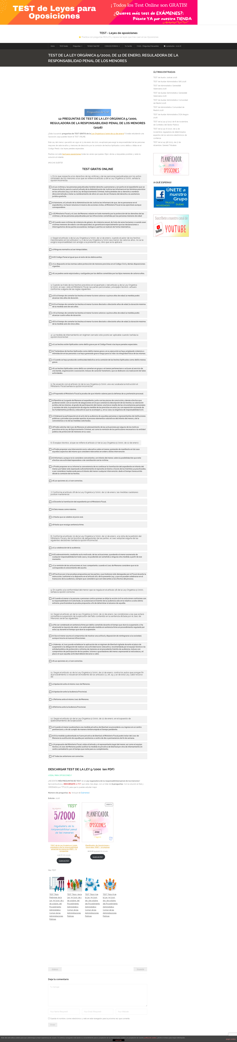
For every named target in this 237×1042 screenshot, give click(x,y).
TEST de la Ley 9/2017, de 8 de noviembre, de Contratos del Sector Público (170, 123)
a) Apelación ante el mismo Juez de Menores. (71, 684)
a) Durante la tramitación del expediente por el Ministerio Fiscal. (79, 502)
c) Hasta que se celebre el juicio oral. (67, 517)
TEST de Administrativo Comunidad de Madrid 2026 (168, 108)
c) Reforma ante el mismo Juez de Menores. (70, 699)
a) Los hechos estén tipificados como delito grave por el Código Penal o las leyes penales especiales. (95, 344)
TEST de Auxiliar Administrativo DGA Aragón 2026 (170, 116)
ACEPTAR (118, 1040)
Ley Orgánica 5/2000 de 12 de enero (107, 134)
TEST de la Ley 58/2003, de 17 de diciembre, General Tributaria (167, 143)
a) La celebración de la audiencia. (66, 548)
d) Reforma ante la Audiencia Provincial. (69, 707)
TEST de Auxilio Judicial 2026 (165, 77)
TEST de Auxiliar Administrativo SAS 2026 (169, 82)
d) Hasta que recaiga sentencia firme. (68, 525)
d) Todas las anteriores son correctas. (68, 756)
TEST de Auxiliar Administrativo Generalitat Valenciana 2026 (170, 94)
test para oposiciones (71, 154)
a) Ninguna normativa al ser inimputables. (70, 249)
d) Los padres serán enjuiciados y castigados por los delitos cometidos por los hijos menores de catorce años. (98, 273)
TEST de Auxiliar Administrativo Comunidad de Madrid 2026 (170, 101)
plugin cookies (231, 1039)
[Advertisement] (97, 89)
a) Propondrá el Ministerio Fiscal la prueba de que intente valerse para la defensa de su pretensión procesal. (98, 394)
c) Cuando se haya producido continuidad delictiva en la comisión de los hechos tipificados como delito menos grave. (99, 361)
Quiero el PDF (64, 861)
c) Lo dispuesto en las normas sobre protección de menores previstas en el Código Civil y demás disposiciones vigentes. (98, 265)
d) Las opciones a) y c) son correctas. (67, 481)
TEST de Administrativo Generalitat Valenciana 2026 (167, 87)
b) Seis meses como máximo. (64, 509)
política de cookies (150, 1038)
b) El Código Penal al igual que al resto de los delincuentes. (77, 257)
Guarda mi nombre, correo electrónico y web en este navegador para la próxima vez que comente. (90, 1019)
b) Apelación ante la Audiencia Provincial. (69, 692)
